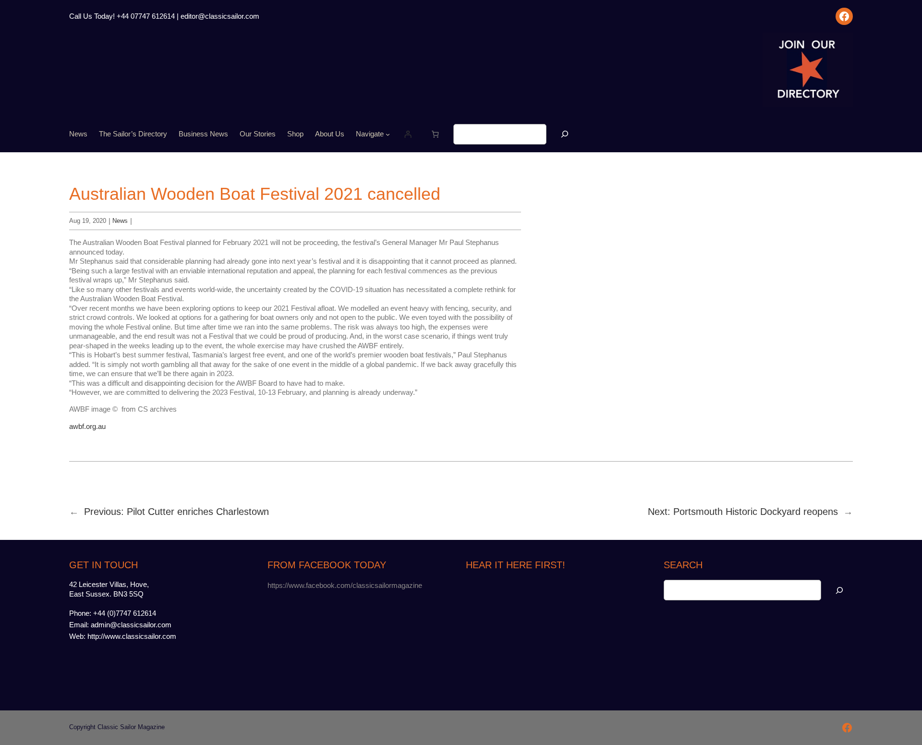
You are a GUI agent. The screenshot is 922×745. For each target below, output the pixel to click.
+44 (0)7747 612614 (124, 613)
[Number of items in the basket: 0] (435, 134)
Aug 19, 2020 (87, 220)
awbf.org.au (87, 426)
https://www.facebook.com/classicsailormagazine (344, 585)
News (120, 220)
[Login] (408, 134)
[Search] (564, 134)
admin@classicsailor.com (131, 625)
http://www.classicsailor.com (131, 636)
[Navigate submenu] (388, 134)
